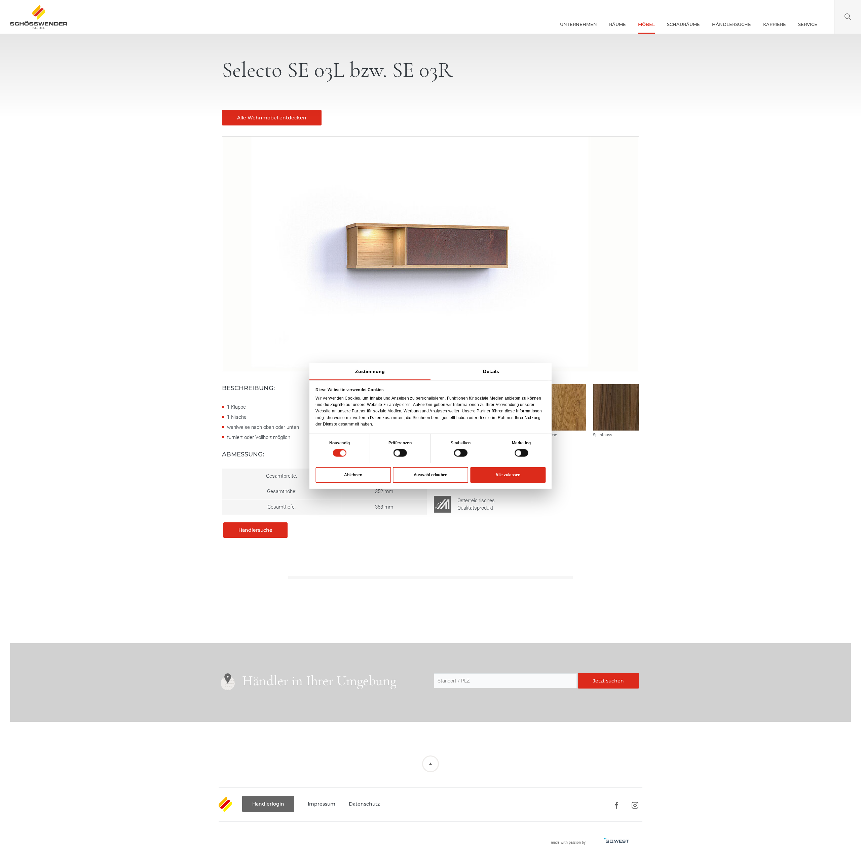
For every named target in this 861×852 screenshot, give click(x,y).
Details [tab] (491, 371)
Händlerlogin (268, 804)
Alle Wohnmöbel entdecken (271, 118)
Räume (617, 24)
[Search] (847, 17)
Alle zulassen (507, 474)
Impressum (321, 804)
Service (807, 24)
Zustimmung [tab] (369, 371)
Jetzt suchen (608, 681)
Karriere (774, 24)
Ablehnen (353, 474)
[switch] (400, 452)
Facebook (616, 805)
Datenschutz (364, 804)
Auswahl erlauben (431, 474)
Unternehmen (578, 24)
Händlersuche (731, 24)
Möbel (646, 24)
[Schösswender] (38, 16)
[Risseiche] (563, 407)
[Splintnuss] (616, 407)
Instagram (634, 805)
